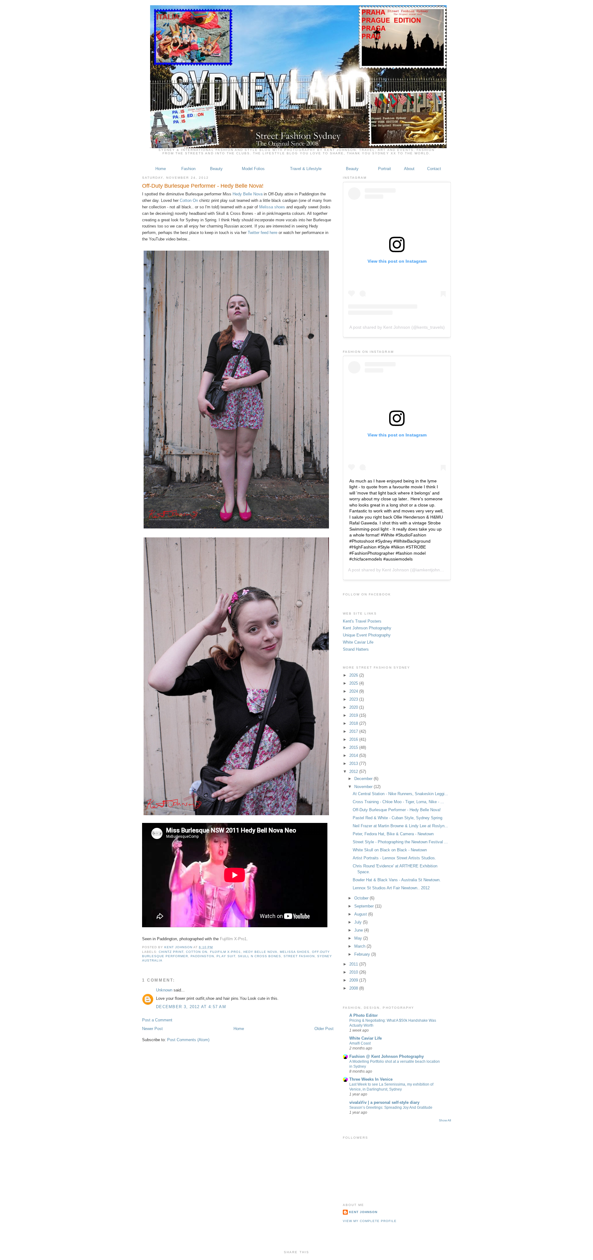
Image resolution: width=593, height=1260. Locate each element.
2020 (354, 707)
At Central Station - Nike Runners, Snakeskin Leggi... (400, 793)
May (358, 938)
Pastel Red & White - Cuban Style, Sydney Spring (397, 818)
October (362, 898)
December (364, 778)
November (364, 786)
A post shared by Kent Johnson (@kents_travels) (397, 327)
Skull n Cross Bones (259, 956)
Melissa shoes (272, 207)
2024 (354, 691)
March (360, 946)
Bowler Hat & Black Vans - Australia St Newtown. (397, 880)
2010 (354, 972)
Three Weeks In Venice (371, 1079)
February (362, 954)
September (364, 906)
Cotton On (189, 200)
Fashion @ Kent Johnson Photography (386, 1056)
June (359, 930)
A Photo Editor (363, 1015)
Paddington (202, 956)
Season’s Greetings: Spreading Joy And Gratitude (390, 1107)
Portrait (384, 168)
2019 (354, 715)
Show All (445, 1120)
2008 (354, 988)
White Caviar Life (358, 642)
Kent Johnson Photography (367, 628)
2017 (354, 731)
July (358, 922)
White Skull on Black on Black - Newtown (390, 850)
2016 (354, 739)
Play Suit (226, 956)
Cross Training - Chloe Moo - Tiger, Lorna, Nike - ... (398, 801)
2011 (354, 964)
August (361, 914)
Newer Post (152, 1028)
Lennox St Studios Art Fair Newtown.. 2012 (391, 888)
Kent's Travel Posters (362, 621)
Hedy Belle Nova (248, 194)
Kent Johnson (178, 947)
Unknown (164, 990)
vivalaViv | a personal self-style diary (384, 1102)
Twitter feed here (262, 232)
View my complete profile (370, 1221)
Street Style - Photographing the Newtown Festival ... (400, 842)
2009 (354, 980)
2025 (354, 683)
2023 (354, 699)
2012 (354, 771)
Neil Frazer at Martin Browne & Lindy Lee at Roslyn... (400, 826)
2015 (354, 747)
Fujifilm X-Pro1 (233, 939)
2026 (354, 675)
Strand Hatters (356, 649)
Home (160, 168)
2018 (354, 723)
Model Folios (253, 168)
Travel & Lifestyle (306, 168)
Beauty (216, 168)
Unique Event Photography (367, 635)
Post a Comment (157, 1020)
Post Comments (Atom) (188, 1039)
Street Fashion (299, 956)
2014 (354, 755)
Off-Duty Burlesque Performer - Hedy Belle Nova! (397, 809)
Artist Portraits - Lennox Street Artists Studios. (394, 858)
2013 (354, 763)
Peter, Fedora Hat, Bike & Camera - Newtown (393, 834)
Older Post (324, 1028)
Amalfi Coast (360, 1043)
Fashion (188, 168)
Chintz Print (171, 951)
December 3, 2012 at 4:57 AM (191, 1006)
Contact (434, 168)
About (409, 168)
